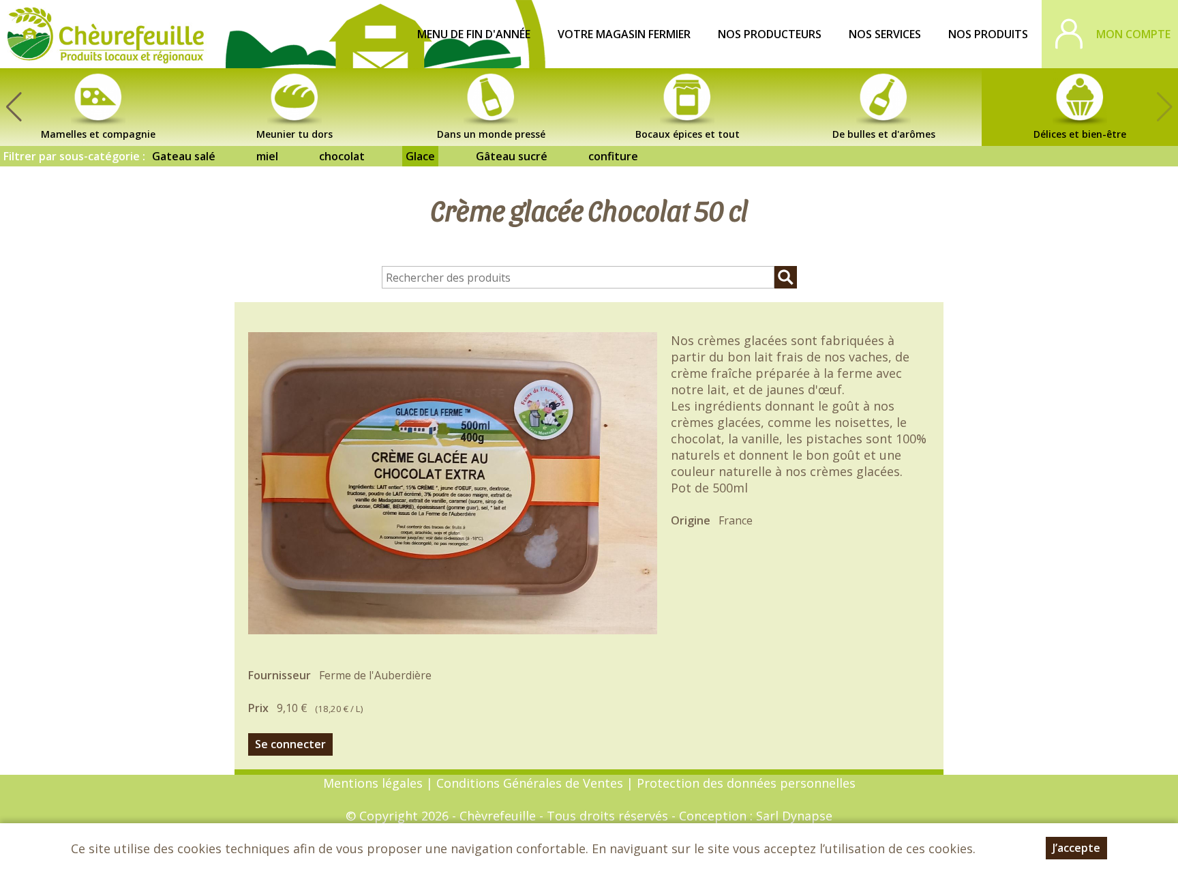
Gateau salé (183, 156)
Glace (420, 156)
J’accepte (1076, 847)
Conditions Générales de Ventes (531, 783)
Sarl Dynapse (794, 816)
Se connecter (290, 744)
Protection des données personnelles (746, 783)
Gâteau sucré (511, 156)
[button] (13, 107)
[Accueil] (105, 34)
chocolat (342, 156)
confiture (613, 156)
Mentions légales (373, 783)
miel (267, 156)
